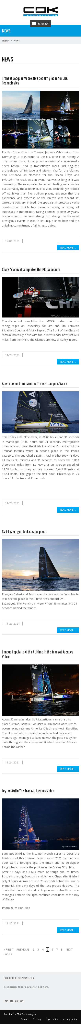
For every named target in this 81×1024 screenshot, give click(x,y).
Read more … (68, 247)
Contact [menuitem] (25, 1019)
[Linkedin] (21, 1001)
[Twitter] (6, 1001)
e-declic (10, 1014)
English (5, 40)
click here (43, 986)
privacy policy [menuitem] (70, 1019)
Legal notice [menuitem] (52, 1019)
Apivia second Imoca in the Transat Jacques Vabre (34, 383)
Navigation (43, 23)
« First (8, 949)
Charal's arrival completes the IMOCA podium (31, 269)
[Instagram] (16, 1001)
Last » (8, 954)
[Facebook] (11, 1001)
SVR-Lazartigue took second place (24, 531)
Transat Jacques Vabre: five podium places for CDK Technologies (35, 80)
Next (69, 949)
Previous (22, 949)
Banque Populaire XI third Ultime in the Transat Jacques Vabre (37, 654)
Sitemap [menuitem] (37, 1019)
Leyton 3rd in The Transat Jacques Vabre (28, 790)
